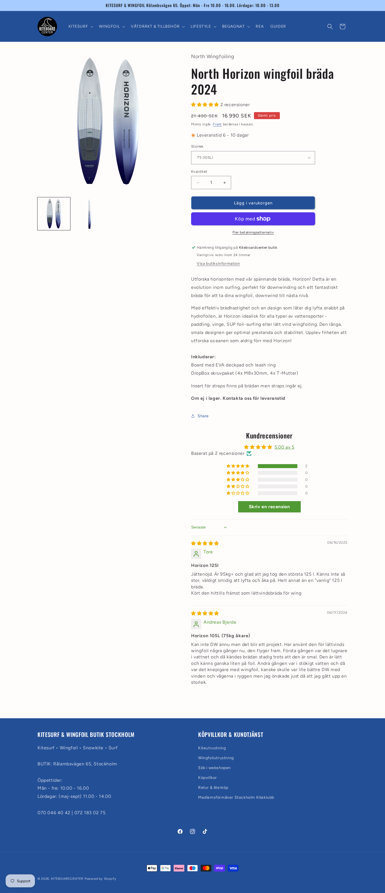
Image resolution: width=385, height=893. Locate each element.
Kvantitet (199, 171)
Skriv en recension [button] (269, 507)
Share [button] (203, 416)
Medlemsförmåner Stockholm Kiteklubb (236, 797)
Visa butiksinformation (218, 263)
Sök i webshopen (214, 767)
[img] (205, 543)
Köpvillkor (207, 777)
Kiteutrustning (212, 747)
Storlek (197, 146)
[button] (80, 26)
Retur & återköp (213, 787)
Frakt (217, 124)
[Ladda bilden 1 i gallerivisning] (53, 213)
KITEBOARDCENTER (68, 879)
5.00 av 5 (284, 447)
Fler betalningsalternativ (253, 232)
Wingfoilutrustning (216, 757)
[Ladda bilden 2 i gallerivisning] (89, 213)
